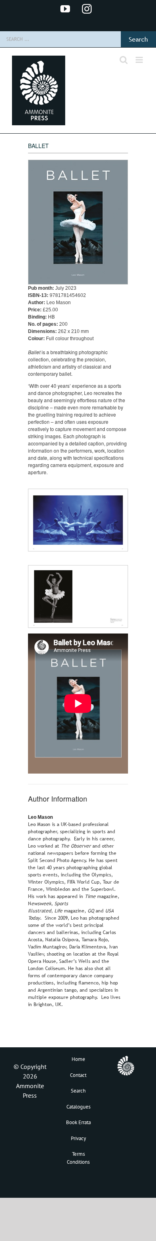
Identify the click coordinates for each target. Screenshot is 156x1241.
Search (78, 1090)
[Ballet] (78, 493)
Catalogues (78, 1106)
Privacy (78, 1138)
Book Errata (78, 1122)
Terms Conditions (78, 1158)
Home (78, 1059)
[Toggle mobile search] (124, 60)
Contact (78, 1075)
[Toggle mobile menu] (140, 60)
